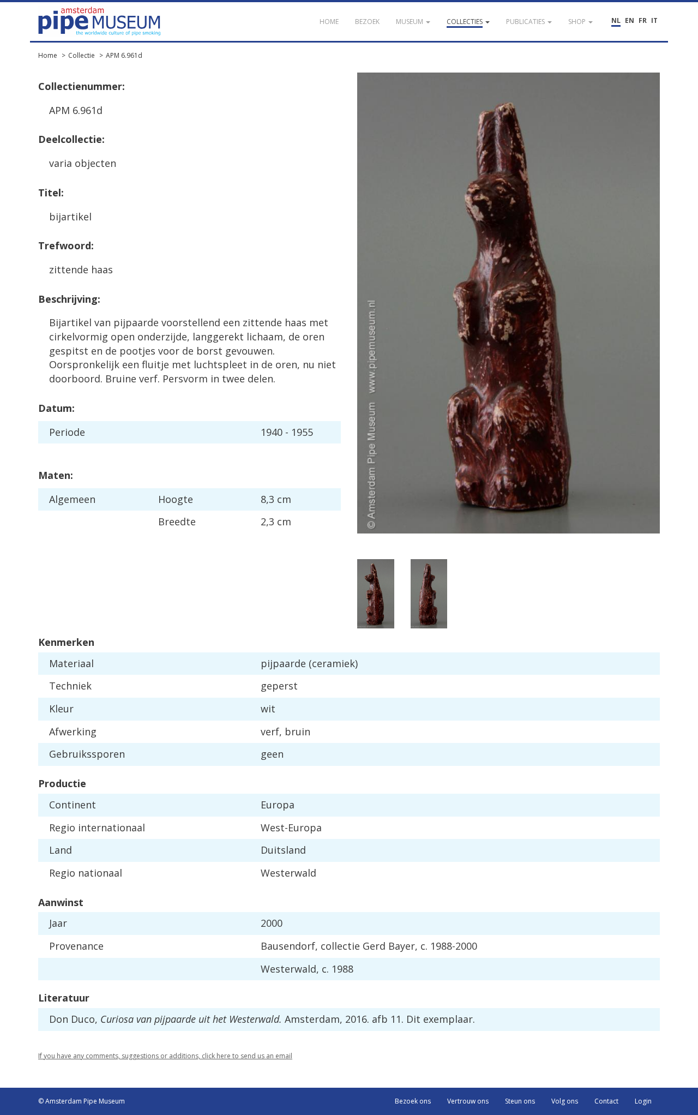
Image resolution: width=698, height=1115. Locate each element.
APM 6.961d (124, 55)
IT (654, 20)
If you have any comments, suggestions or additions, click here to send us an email (165, 1055)
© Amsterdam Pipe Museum (81, 1101)
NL (616, 20)
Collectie (81, 55)
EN (629, 20)
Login (643, 1101)
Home (47, 55)
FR (643, 20)
